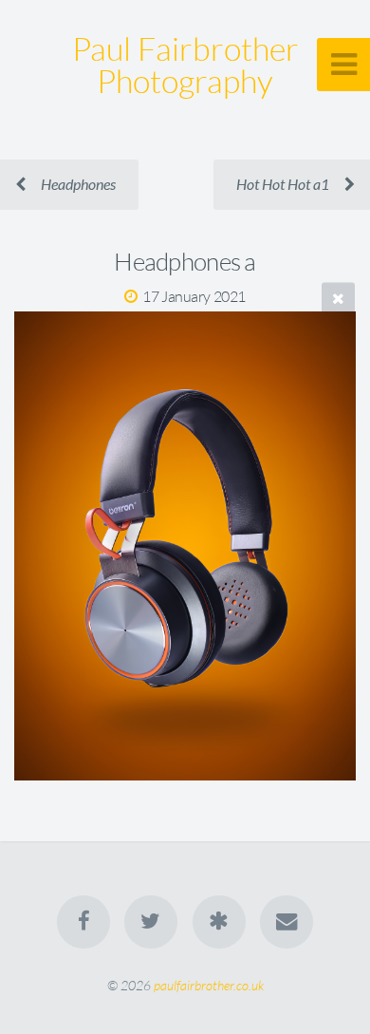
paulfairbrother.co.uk (209, 985)
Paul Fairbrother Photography (185, 64)
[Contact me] (286, 922)
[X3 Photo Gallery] (219, 922)
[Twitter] (150, 922)
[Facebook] (83, 922)
